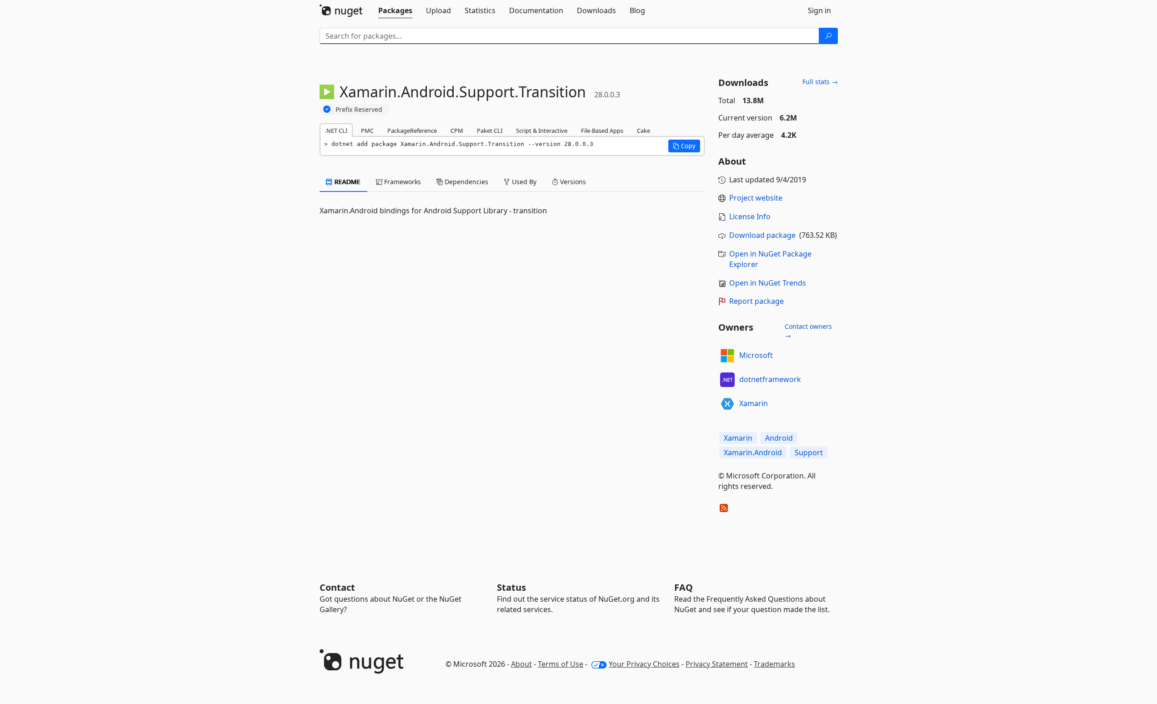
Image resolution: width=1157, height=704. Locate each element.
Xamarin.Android (753, 453)
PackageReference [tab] (412, 130)
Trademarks (774, 664)
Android (779, 438)
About (521, 664)
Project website (755, 198)
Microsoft (756, 355)
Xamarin (753, 403)
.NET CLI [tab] (336, 130)
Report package (756, 301)
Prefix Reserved (359, 109)
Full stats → (820, 81)
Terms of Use (560, 664)
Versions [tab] (572, 181)
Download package (762, 235)
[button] (684, 146)
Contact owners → (808, 331)
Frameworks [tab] (401, 181)
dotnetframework (770, 379)
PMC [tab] (367, 130)
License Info (750, 216)
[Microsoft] (727, 355)
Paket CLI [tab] (489, 130)
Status (511, 587)
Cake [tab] (643, 130)
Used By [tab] (523, 181)
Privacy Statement (717, 664)
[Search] (828, 36)
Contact (337, 587)
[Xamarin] (727, 404)
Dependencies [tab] (465, 181)
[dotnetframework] (727, 380)
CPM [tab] (457, 130)
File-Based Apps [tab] (602, 130)
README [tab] (347, 181)
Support (809, 453)
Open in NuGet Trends (767, 283)
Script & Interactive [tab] (541, 130)
